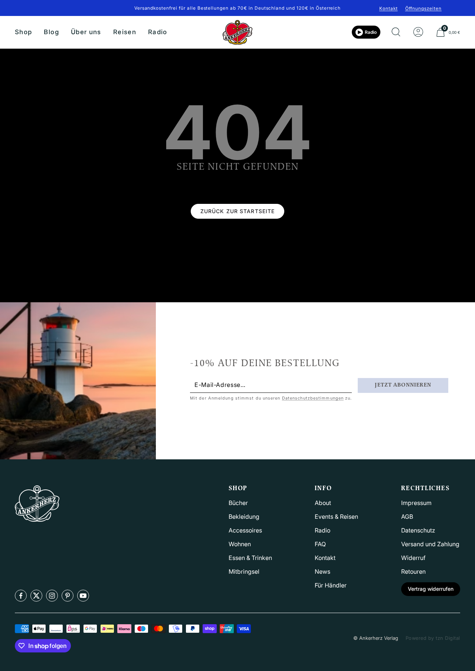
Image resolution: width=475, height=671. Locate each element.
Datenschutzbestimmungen (313, 398)
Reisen (124, 32)
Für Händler (331, 585)
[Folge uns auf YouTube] (83, 595)
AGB (407, 516)
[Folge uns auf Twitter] (36, 595)
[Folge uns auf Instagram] (52, 595)
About (323, 503)
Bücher (238, 503)
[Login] (418, 32)
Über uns (86, 32)
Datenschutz (418, 530)
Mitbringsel (244, 571)
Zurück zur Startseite (237, 211)
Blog (51, 32)
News (322, 571)
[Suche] (396, 32)
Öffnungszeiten (423, 8)
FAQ (320, 544)
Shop (23, 32)
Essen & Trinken (250, 558)
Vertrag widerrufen (430, 589)
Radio (157, 32)
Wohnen (240, 544)
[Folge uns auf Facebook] (20, 595)
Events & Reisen (336, 516)
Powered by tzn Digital (433, 638)
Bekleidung (244, 516)
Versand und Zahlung (430, 544)
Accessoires (245, 530)
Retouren (413, 571)
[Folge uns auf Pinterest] (67, 595)
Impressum (416, 503)
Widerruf (413, 558)
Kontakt (388, 8)
